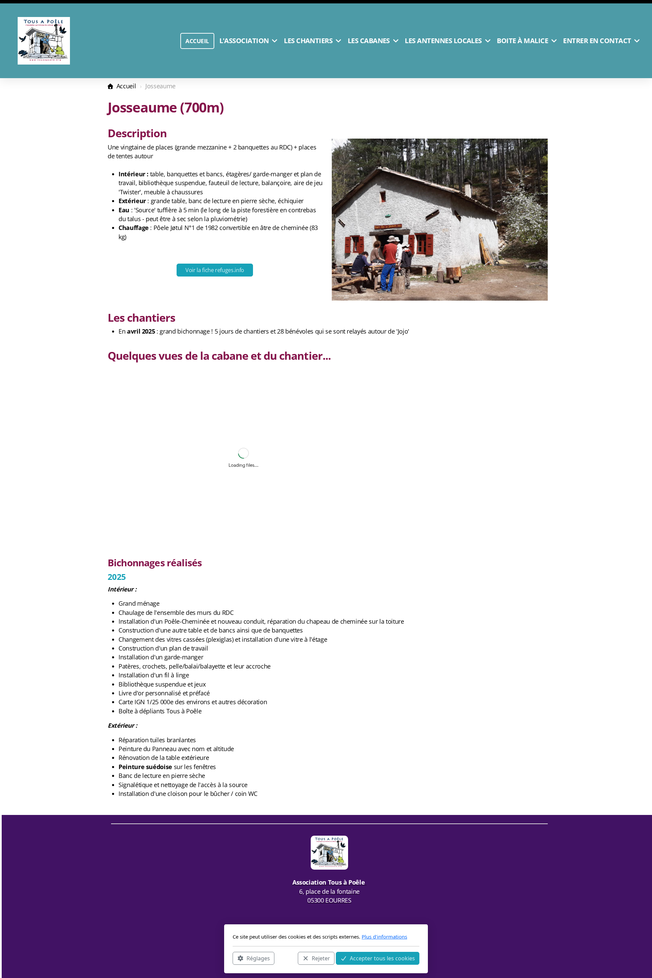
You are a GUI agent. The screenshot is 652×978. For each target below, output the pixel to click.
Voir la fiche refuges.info (214, 270)
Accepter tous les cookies (382, 958)
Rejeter (321, 958)
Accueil (126, 86)
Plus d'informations (384, 936)
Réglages (258, 958)
